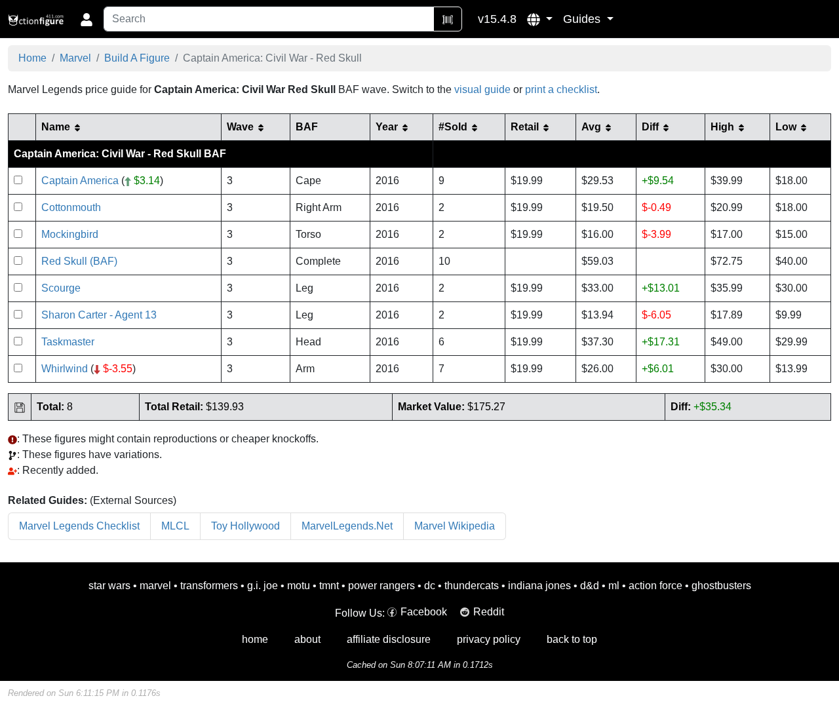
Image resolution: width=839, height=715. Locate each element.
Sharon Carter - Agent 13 (99, 314)
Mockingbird (69, 234)
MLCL (175, 525)
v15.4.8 (497, 19)
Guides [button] (583, 19)
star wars (109, 585)
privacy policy (488, 639)
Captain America (80, 180)
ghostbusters (721, 585)
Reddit (488, 611)
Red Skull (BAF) (79, 261)
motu (298, 585)
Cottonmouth (71, 207)
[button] (540, 19)
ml (613, 585)
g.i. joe (262, 585)
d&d (589, 585)
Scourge (61, 288)
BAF (307, 126)
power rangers (381, 585)
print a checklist (561, 89)
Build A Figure (137, 58)
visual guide (482, 89)
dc (429, 585)
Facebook (423, 611)
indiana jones (539, 585)
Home (32, 58)
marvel (155, 585)
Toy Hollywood (245, 525)
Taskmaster (67, 341)
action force (655, 585)
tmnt (329, 585)
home (255, 639)
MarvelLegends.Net (347, 525)
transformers (209, 585)
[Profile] (86, 19)
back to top (572, 639)
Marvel (75, 58)
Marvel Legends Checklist (79, 525)
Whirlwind (64, 368)
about (307, 639)
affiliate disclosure (389, 639)
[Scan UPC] (447, 19)
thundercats (471, 585)
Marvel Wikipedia (454, 525)
